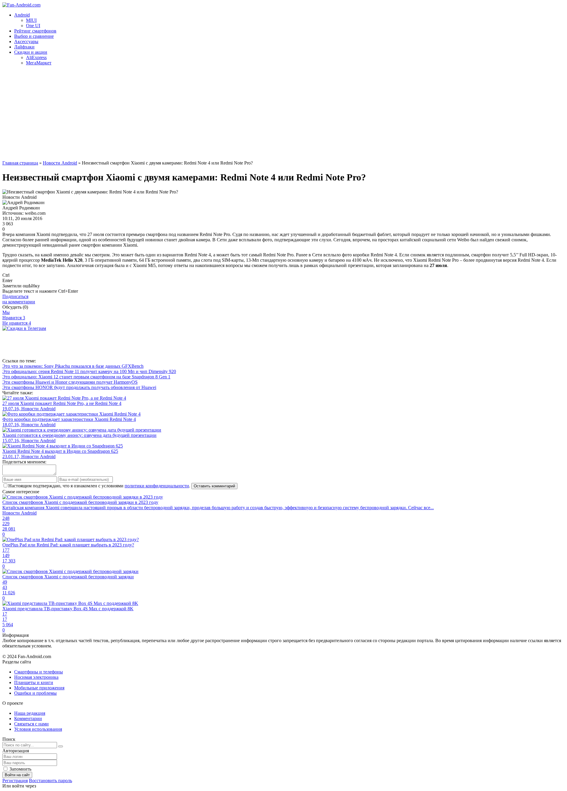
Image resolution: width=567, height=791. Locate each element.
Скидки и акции (30, 52)
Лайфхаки (24, 46)
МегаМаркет (38, 62)
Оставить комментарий (214, 486)
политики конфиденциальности (157, 485)
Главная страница (20, 162)
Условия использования (38, 729)
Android (22, 14)
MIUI (31, 20)
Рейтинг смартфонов (35, 30)
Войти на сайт (17, 775)
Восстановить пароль (50, 780)
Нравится (13, 317)
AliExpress (36, 57)
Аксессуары (26, 41)
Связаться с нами (31, 723)
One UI (33, 25)
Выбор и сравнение (34, 36)
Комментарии (28, 718)
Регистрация (15, 780)
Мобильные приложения (39, 687)
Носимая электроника (36, 677)
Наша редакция (29, 713)
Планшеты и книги (33, 682)
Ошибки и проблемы (35, 693)
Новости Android (60, 162)
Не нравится (16, 322)
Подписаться (18, 299)
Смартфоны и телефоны (38, 671)
